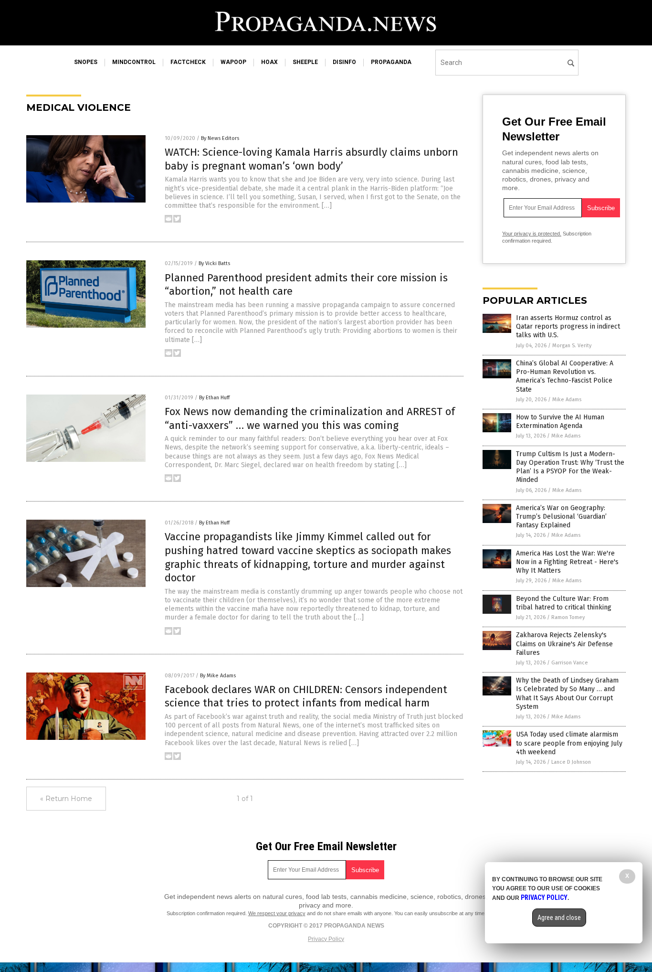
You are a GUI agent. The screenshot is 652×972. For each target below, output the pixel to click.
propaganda (391, 62)
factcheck (188, 62)
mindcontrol (134, 62)
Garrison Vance (569, 663)
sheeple (305, 62)
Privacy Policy (326, 939)
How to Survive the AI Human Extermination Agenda (560, 421)
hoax (269, 62)
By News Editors (220, 138)
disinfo (344, 62)
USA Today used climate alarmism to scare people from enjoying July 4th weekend (569, 743)
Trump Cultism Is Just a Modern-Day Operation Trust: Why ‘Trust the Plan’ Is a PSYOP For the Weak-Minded (570, 467)
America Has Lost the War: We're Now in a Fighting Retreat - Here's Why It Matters (567, 562)
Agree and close (559, 917)
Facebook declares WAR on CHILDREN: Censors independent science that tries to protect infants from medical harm (306, 696)
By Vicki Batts (214, 263)
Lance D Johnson (571, 762)
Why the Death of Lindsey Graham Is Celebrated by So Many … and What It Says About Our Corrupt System (567, 693)
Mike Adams (566, 399)
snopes (85, 62)
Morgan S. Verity (571, 345)
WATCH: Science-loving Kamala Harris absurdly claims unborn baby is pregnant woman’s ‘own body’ (311, 159)
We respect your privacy (276, 913)
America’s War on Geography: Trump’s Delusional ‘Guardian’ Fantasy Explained (561, 516)
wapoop (233, 62)
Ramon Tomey (568, 617)
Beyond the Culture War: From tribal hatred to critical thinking (563, 603)
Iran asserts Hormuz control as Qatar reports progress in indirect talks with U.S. (568, 326)
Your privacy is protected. (531, 233)
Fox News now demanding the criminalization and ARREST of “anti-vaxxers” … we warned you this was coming (310, 418)
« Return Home (66, 798)
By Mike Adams (218, 676)
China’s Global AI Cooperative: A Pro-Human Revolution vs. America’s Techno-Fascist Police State (564, 376)
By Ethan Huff (214, 398)
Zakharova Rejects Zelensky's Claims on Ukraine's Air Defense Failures (564, 643)
